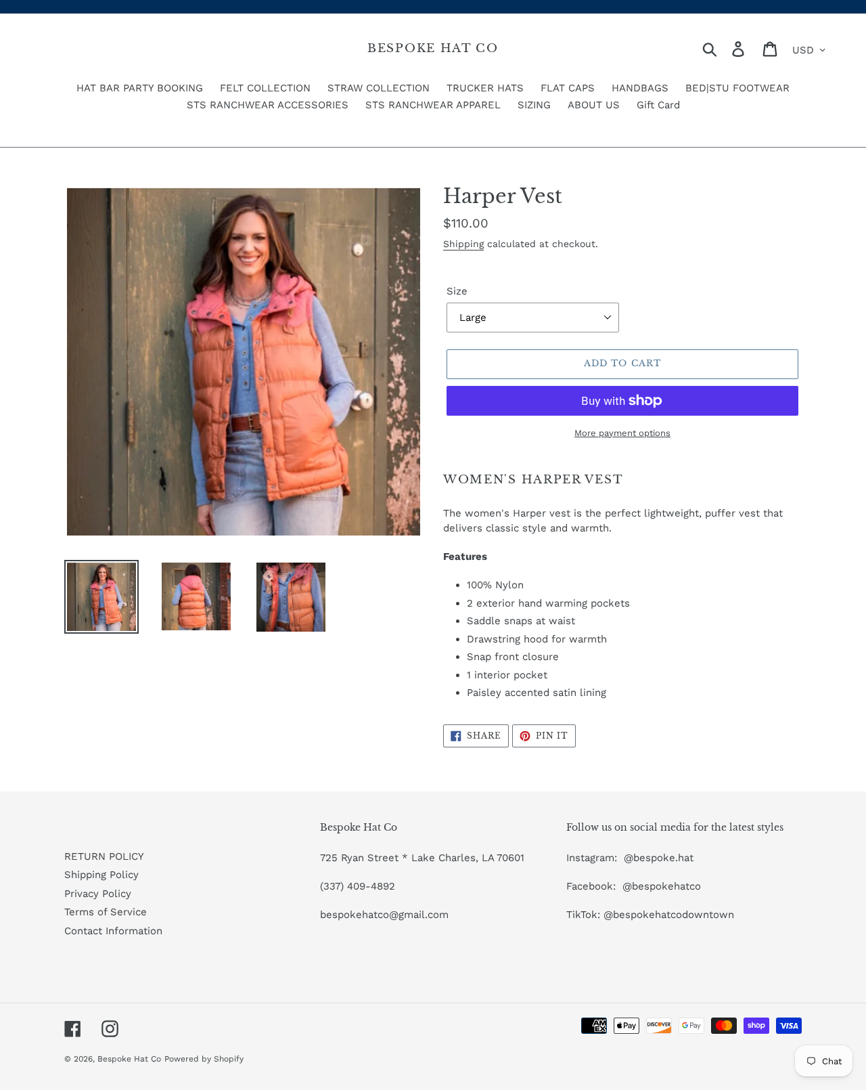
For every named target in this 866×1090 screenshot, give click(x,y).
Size (457, 291)
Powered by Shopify (204, 1059)
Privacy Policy (97, 894)
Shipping (463, 243)
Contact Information (113, 931)
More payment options (622, 433)
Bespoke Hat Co (433, 49)
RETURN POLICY (104, 856)
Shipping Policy (101, 875)
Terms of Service (105, 912)
